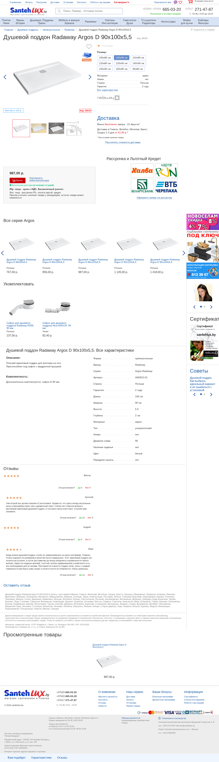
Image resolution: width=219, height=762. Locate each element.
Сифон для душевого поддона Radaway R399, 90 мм (20, 325)
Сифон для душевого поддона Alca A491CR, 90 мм (56, 325)
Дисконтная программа (163, 700)
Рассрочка (41, 2)
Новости (102, 706)
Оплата (29, 2)
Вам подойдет (16, 757)
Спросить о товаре (204, 29)
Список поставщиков (194, 700)
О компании (15, 2)
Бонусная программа (162, 697)
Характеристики (41, 757)
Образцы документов (130, 718)
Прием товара (133, 706)
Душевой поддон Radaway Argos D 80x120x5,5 (93, 260)
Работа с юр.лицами (100, 2)
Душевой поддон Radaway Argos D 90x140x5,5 (165, 260)
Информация (193, 692)
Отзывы (62, 757)
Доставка (54, 2)
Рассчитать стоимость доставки (122, 142)
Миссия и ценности (107, 697)
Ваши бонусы (162, 692)
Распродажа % (121, 2)
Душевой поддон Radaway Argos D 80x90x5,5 (21, 260)
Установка (68, 2)
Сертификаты (191, 697)
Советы (199, 371)
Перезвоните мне (162, 2)
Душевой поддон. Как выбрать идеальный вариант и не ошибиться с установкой (202, 384)
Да (79, 488)
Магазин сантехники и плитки (27, 15)
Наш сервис (134, 692)
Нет (87, 488)
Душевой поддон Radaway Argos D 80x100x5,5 (57, 260)
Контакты (81, 2)
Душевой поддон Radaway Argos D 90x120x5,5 (129, 260)
